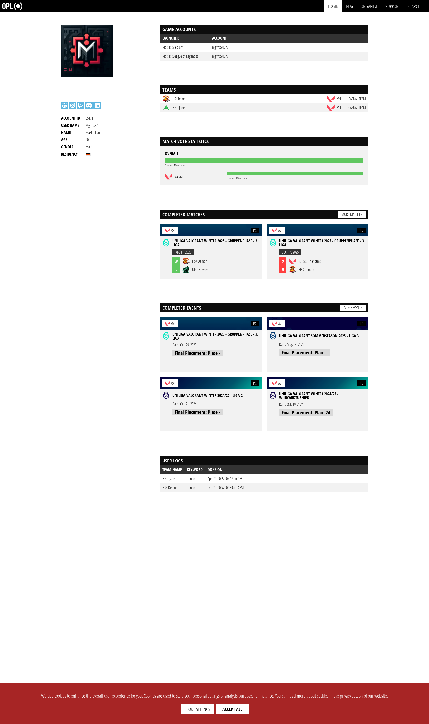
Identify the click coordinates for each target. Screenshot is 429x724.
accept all (232, 709)
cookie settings (197, 709)
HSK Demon (170, 487)
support (392, 6)
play (349, 6)
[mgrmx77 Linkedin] (97, 105)
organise (369, 6)
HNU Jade (168, 478)
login (333, 6)
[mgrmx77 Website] (64, 105)
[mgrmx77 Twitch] (80, 105)
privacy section (351, 695)
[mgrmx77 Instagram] (72, 105)
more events (353, 307)
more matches (351, 214)
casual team (357, 98)
